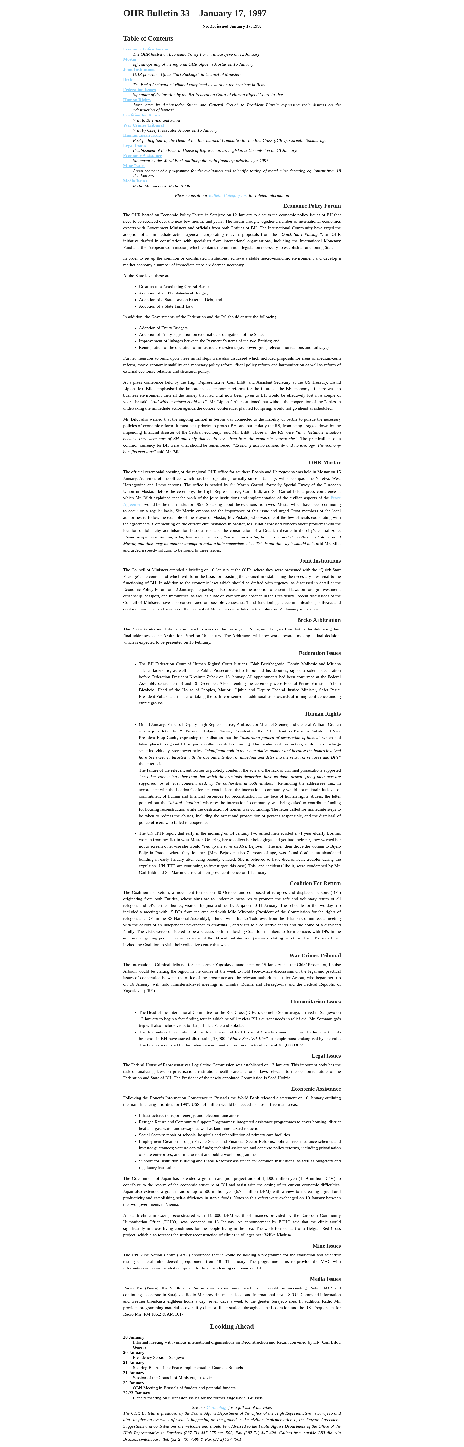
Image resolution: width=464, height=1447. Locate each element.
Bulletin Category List (228, 195)
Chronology (217, 1407)
